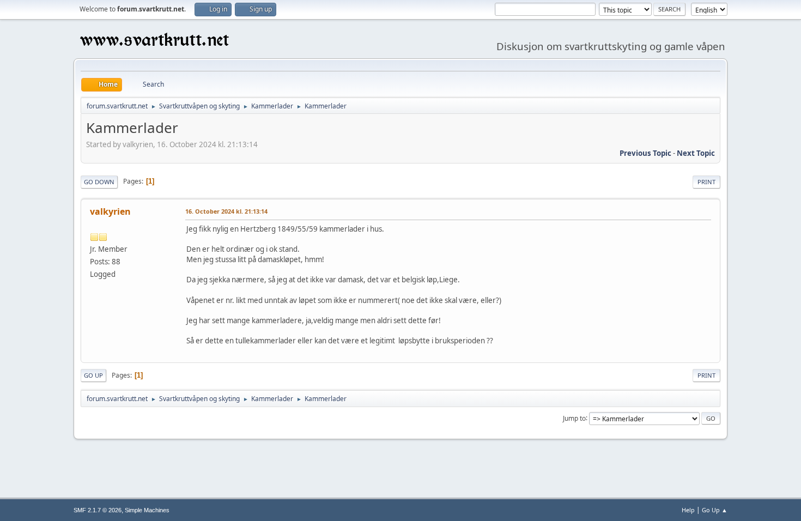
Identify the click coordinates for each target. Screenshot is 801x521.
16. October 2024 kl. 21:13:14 (226, 211)
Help (688, 510)
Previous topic (645, 153)
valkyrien (110, 211)
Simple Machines (147, 510)
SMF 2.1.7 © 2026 (98, 510)
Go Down (99, 182)
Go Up (93, 375)
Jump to (574, 417)
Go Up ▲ (714, 510)
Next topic (696, 153)
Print (706, 182)
